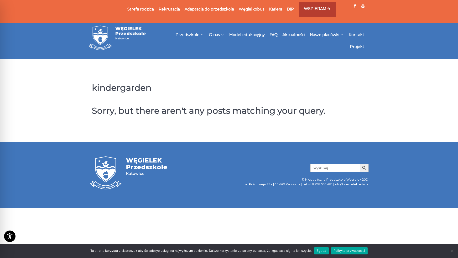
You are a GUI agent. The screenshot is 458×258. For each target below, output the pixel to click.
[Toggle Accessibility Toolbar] (10, 236)
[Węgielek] (117, 37)
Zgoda (321, 251)
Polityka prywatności (349, 251)
